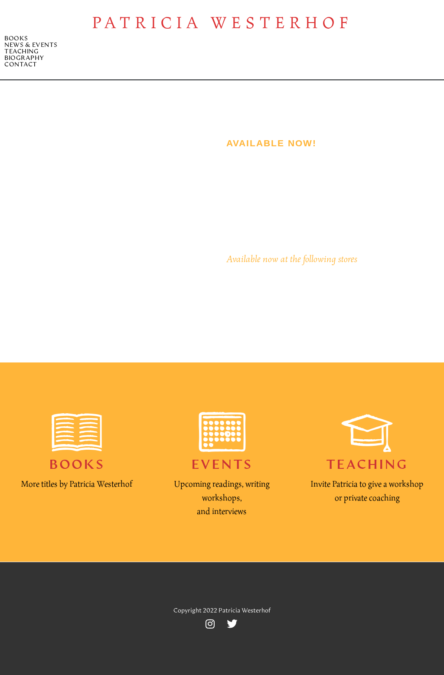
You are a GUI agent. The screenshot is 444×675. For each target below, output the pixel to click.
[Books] (77, 432)
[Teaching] (367, 432)
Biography (24, 58)
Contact (20, 65)
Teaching (21, 52)
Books (16, 39)
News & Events (31, 45)
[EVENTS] (222, 432)
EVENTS (221, 465)
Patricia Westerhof (222, 22)
